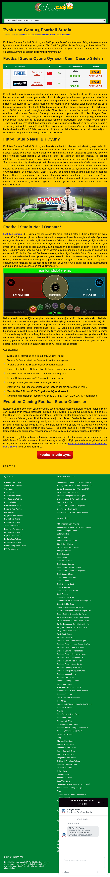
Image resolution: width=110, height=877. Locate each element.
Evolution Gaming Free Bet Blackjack (71, 654)
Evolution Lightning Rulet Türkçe (69, 668)
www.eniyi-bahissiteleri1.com (15, 866)
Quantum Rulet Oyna (65, 768)
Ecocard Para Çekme (12, 506)
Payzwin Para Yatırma (12, 542)
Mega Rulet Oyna (64, 718)
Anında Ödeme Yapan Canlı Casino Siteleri (74, 482)
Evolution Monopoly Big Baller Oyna (71, 496)
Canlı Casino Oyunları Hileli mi (69, 567)
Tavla (59, 791)
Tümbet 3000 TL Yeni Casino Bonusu (71, 794)
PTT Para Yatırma (11, 549)
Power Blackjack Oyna (66, 751)
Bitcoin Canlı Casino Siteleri (68, 547)
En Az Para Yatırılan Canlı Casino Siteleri (73, 621)
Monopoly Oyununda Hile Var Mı (69, 731)
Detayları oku (96, 76)
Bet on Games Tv (63, 537)
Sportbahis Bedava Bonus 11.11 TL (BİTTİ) (73, 784)
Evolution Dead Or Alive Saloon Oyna (71, 499)
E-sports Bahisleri (11, 502)
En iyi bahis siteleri (11, 862)
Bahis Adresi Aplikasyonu (67, 531)
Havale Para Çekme (12, 519)
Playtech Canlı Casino (65, 741)
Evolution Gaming (12, 234)
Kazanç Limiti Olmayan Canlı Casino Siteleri (74, 486)
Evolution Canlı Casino (66, 637)
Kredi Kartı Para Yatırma (13, 529)
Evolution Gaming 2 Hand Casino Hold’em (73, 644)
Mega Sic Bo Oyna (64, 721)
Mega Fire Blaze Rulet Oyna (68, 714)
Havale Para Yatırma (12, 522)
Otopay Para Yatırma (12, 532)
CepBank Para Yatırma (13, 499)
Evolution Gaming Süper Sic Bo (69, 664)
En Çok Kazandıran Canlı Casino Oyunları (73, 624)
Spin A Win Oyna (63, 781)
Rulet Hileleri (62, 771)
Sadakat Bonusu (63, 774)
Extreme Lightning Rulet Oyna (68, 681)
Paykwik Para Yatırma (12, 539)
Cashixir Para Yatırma (12, 496)
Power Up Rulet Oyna (65, 502)
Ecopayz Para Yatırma (12, 509)
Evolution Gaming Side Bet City (69, 661)
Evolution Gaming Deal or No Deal (70, 647)
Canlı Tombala (62, 594)
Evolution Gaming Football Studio (36, 34)
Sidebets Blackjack (64, 778)
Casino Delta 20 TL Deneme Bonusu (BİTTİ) (74, 601)
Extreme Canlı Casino (65, 678)
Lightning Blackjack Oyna (67, 509)
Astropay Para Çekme (12, 482)
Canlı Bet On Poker (64, 561)
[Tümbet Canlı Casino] (20, 75)
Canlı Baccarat (63, 554)
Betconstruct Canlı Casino (67, 541)
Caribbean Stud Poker (65, 597)
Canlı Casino (9, 489)
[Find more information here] (83, 836)
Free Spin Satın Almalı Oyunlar (69, 688)
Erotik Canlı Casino (64, 634)
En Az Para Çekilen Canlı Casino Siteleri (73, 618)
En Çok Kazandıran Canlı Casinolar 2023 (73, 489)
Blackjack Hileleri (64, 551)
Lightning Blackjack (64, 708)
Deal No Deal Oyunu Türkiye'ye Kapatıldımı (74, 611)
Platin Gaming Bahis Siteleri (15, 546)
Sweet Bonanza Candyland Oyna (70, 788)
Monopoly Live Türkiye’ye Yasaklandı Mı (72, 728)
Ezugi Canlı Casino (64, 684)
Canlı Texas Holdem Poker (67, 591)
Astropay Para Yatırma (13, 486)
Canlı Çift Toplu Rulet (65, 584)
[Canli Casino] (54, 11)
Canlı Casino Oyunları (65, 564)
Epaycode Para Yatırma (13, 516)
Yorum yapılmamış (63, 34)
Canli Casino (9, 492)
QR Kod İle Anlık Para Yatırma (68, 761)
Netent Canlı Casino (65, 734)
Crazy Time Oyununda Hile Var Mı (70, 607)
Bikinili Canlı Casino (65, 544)
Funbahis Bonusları (64, 694)
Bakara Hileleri (63, 534)
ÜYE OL (96, 72)
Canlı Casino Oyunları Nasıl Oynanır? (71, 506)
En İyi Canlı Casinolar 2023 (67, 492)
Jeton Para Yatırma (11, 526)
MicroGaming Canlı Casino (67, 724)
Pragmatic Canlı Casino (66, 758)
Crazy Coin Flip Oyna (65, 604)
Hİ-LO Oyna (61, 701)
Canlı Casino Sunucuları (66, 577)
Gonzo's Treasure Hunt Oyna (68, 698)
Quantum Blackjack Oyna (67, 764)
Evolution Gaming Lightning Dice (70, 657)
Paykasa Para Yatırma (12, 536)
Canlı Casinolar (63, 581)
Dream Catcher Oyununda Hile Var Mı (72, 614)
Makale (52, 34)
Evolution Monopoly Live (66, 674)
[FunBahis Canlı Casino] (20, 85)
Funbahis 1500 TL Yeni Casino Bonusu (72, 512)
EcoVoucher (9, 512)
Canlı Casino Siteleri (65, 574)
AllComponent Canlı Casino (68, 524)
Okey (59, 738)
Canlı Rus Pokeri (63, 587)
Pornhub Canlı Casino (65, 744)
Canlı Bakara (62, 557)
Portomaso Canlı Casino (66, 748)
